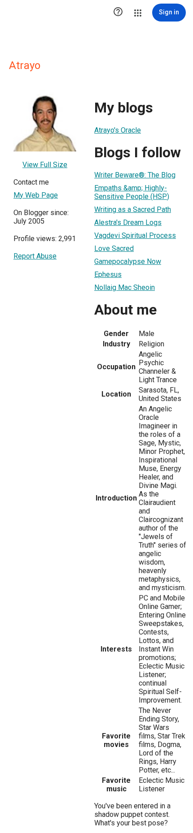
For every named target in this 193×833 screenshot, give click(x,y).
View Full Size (44, 164)
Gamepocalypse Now (127, 261)
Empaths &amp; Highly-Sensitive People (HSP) (131, 192)
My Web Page (35, 195)
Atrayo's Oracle (117, 130)
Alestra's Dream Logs (128, 222)
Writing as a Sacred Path (132, 209)
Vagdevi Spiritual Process (135, 235)
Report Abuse (35, 256)
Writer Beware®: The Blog (134, 175)
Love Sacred (114, 248)
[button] (118, 12)
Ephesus (108, 274)
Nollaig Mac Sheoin (124, 287)
